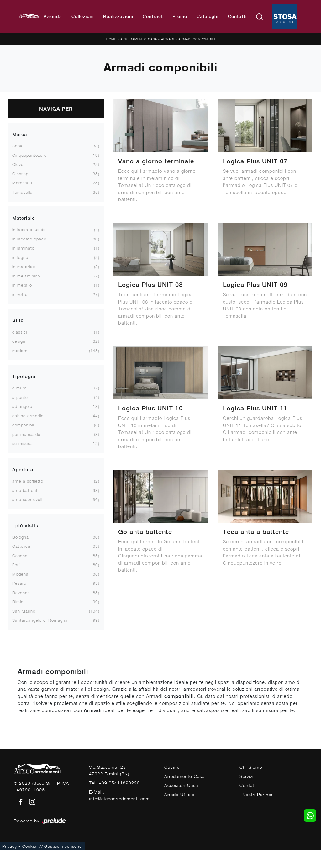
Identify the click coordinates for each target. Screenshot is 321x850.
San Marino (23, 611)
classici (19, 332)
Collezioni (82, 16)
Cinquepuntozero (29, 155)
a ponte (20, 397)
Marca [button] (19, 134)
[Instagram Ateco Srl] (30, 801)
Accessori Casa (181, 785)
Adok (17, 145)
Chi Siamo (250, 767)
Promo (179, 16)
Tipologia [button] (23, 376)
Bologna (20, 537)
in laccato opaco (29, 238)
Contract (153, 16)
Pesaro (19, 583)
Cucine (172, 767)
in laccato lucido (29, 229)
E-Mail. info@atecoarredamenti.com (119, 795)
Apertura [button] (22, 469)
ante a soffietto (27, 480)
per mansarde (26, 434)
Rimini (18, 601)
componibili (23, 424)
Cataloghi (207, 16)
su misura (22, 443)
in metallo (22, 285)
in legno (20, 257)
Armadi (167, 39)
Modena (20, 574)
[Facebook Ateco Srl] (19, 801)
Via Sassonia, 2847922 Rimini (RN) (109, 770)
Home (111, 39)
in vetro (20, 294)
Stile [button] (18, 320)
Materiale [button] (23, 218)
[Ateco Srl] (29, 16)
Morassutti (23, 182)
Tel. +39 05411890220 (114, 782)
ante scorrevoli (27, 499)
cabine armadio (28, 415)
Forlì (16, 564)
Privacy (9, 846)
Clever (18, 164)
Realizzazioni (118, 16)
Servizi (246, 776)
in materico (23, 266)
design (18, 341)
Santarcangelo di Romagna (40, 620)
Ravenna (21, 592)
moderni (20, 350)
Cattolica (21, 546)
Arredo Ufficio (179, 794)
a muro (19, 387)
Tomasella (22, 192)
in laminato (23, 248)
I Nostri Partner (256, 794)
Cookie (29, 846)
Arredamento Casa (138, 39)
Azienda (53, 16)
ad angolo (22, 406)
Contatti (237, 16)
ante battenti (25, 490)
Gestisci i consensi (63, 846)
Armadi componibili (196, 39)
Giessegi (20, 173)
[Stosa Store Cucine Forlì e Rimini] (285, 16)
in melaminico (26, 275)
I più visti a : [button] (27, 525)
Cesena (20, 555)
